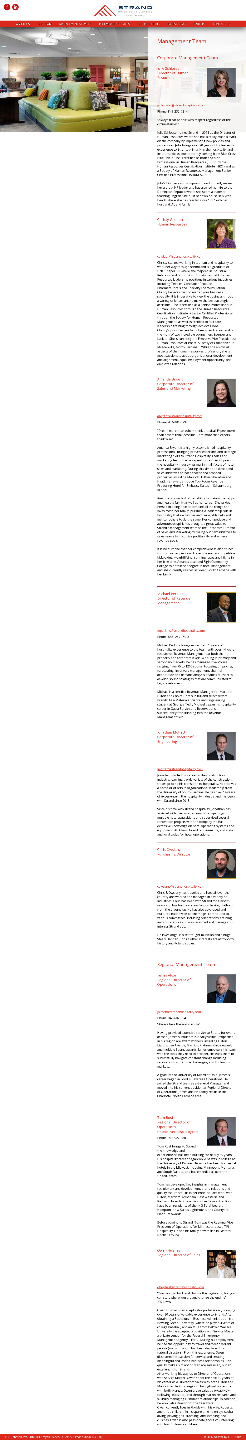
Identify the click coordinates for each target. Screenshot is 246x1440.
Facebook (7, 7)
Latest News (177, 24)
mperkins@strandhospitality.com (181, 630)
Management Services (75, 24)
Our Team (44, 24)
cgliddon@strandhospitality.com (180, 256)
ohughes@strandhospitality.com (180, 1287)
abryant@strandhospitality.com (179, 416)
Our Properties (148, 24)
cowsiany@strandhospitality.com (180, 886)
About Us (23, 24)
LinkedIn (15, 7)
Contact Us (221, 24)
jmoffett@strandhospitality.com (180, 769)
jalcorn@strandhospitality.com (179, 1012)
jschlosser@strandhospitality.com (181, 105)
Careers (199, 24)
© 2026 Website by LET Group (222, 1437)
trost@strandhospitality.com (177, 1132)
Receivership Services (114, 24)
